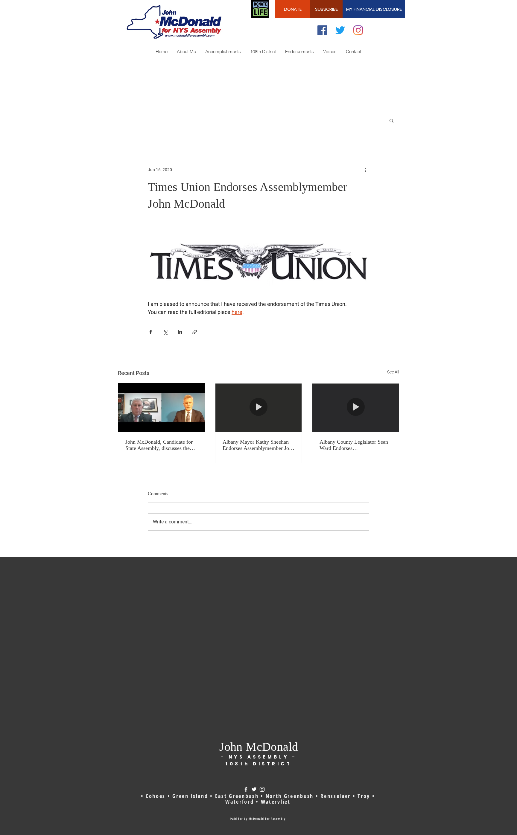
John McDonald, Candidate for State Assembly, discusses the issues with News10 (159, 445)
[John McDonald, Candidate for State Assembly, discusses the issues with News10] (161, 407)
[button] (391, 120)
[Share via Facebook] (150, 332)
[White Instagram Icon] (262, 789)
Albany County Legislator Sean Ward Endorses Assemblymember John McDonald (354, 445)
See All (393, 372)
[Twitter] (340, 30)
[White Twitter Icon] (254, 789)
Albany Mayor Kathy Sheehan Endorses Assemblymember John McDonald (258, 445)
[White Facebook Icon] (246, 789)
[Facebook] (322, 30)
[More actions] (365, 169)
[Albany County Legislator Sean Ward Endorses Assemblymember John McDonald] (355, 407)
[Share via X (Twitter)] (165, 332)
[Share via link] (194, 332)
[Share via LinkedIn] (180, 332)
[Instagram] (358, 30)
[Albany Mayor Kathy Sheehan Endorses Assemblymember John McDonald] (258, 407)
